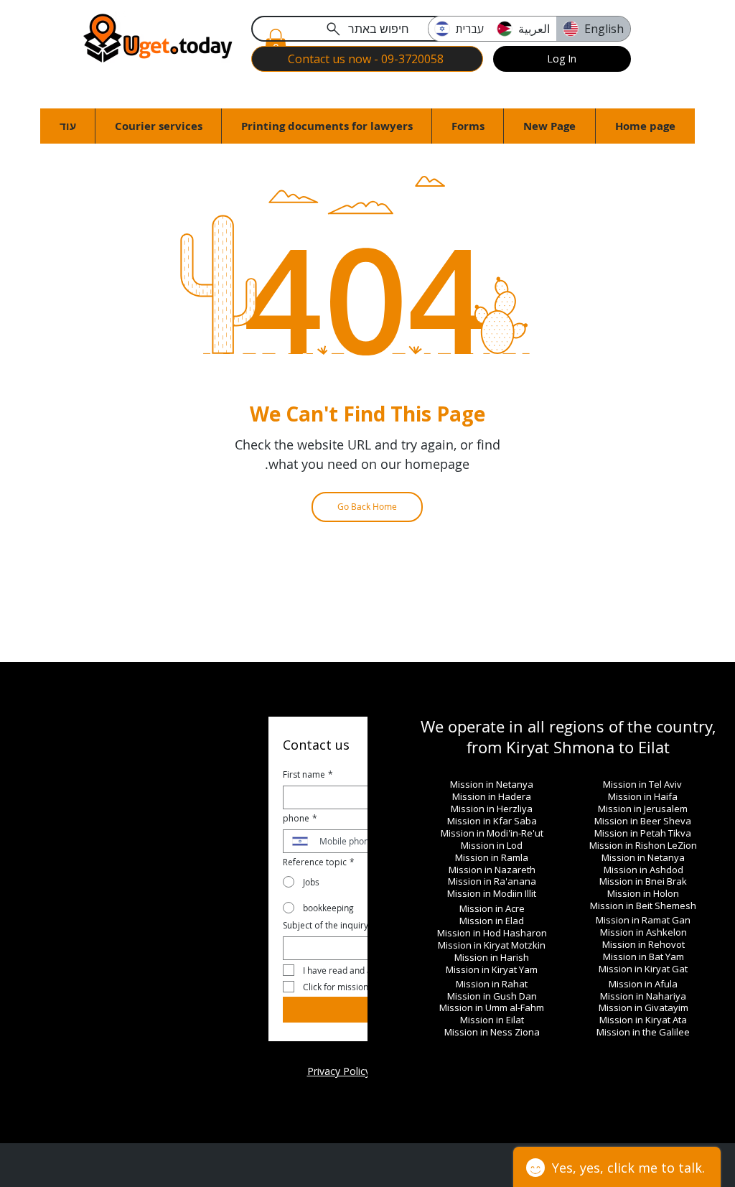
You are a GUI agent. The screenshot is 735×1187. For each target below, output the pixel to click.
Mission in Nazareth (492, 869)
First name (308, 774)
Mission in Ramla (491, 857)
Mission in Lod (492, 845)
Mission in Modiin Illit (491, 893)
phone (300, 818)
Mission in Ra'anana (492, 881)
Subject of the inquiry (325, 925)
